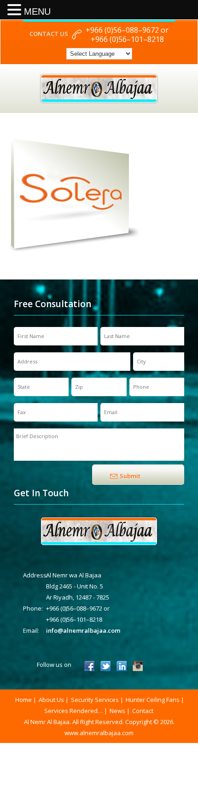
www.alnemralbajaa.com (99, 733)
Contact (142, 711)
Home (23, 699)
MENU (37, 11)
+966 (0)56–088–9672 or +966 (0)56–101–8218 (127, 34)
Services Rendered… (73, 711)
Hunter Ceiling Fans (153, 699)
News (117, 711)
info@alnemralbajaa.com (83, 630)
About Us (51, 699)
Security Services (95, 699)
